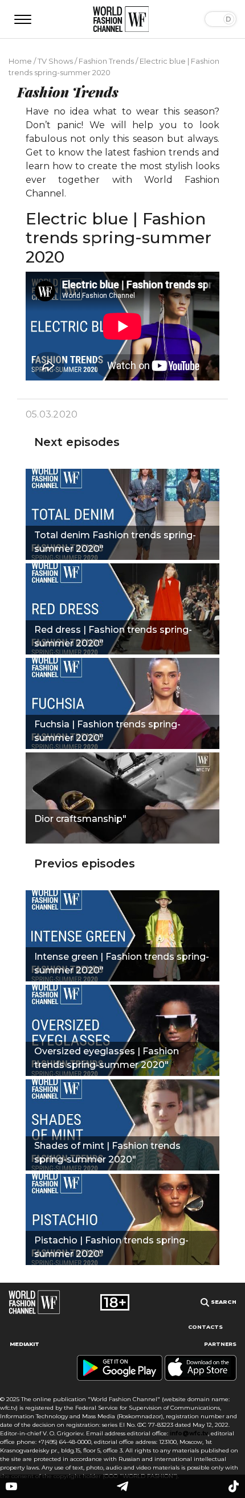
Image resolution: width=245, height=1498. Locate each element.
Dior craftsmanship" (80, 818)
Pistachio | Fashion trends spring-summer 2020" (111, 1247)
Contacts (205, 1327)
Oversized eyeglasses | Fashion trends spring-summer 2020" (106, 1058)
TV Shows (55, 61)
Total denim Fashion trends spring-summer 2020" (115, 542)
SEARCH (222, 1302)
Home (20, 61)
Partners (220, 1344)
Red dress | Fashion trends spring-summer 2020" (113, 636)
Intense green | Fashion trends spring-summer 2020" (121, 963)
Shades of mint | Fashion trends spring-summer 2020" (107, 1152)
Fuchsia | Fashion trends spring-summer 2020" (107, 731)
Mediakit (24, 1344)
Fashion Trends (106, 61)
